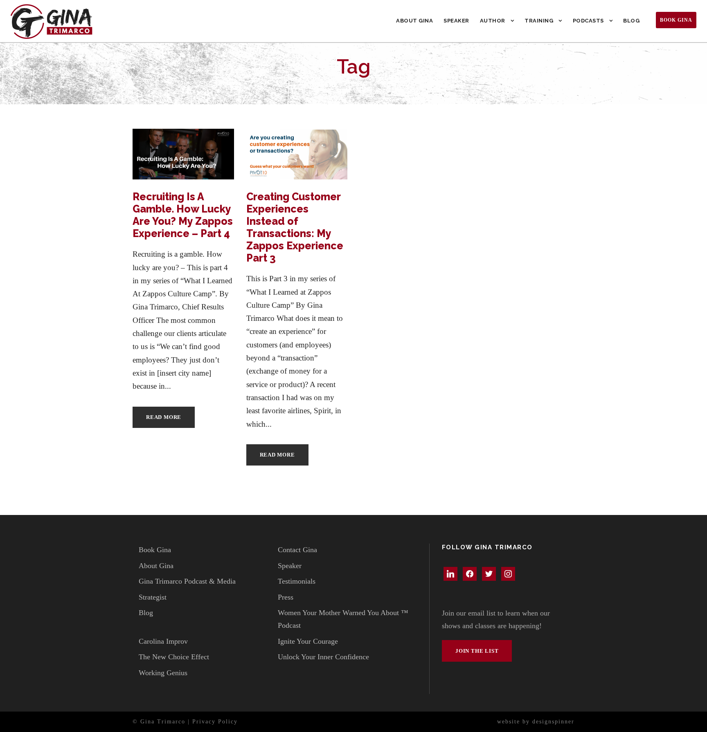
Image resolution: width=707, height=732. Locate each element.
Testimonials (296, 581)
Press (285, 597)
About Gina (414, 21)
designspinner (553, 722)
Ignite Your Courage (308, 641)
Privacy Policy (215, 722)
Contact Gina (297, 550)
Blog (631, 21)
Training (539, 21)
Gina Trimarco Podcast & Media (187, 581)
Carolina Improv (163, 641)
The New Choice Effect (174, 657)
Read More (163, 417)
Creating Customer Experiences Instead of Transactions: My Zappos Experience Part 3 (294, 227)
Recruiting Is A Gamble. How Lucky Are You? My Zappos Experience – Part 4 (183, 215)
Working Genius (163, 673)
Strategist (153, 597)
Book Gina (676, 20)
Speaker (456, 21)
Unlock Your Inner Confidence (323, 657)
